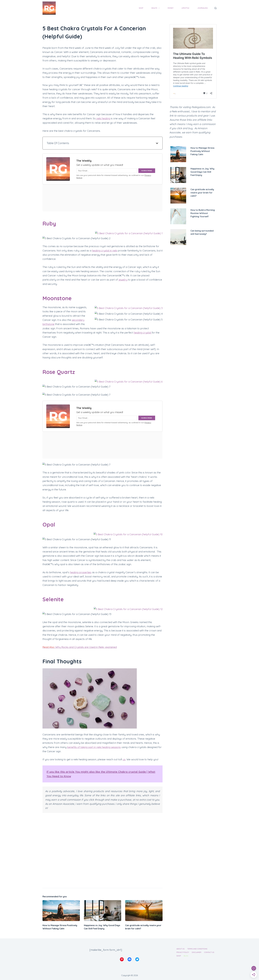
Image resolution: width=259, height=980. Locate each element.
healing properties (80, 572)
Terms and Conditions (197, 949)
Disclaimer (196, 952)
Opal (48, 524)
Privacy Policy (182, 952)
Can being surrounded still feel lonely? (202, 232)
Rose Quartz (58, 372)
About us (180, 949)
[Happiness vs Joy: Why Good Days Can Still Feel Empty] (102, 910)
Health (154, 8)
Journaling (202, 8)
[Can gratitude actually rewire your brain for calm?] (144, 910)
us (124, 759)
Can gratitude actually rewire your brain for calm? (202, 192)
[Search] (215, 8)
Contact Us (209, 952)
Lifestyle (185, 8)
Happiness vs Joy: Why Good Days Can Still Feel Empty (202, 171)
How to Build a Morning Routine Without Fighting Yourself (202, 213)
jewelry (123, 279)
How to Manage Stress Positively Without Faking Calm (202, 151)
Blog (186, 956)
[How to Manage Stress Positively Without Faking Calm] (61, 910)
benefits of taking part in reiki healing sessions (94, 747)
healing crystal (143, 332)
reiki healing (103, 118)
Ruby (49, 223)
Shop (141, 8)
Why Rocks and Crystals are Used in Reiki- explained (79, 647)
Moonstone (57, 298)
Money (170, 8)
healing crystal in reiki (104, 250)
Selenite (53, 599)
